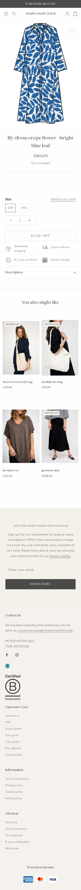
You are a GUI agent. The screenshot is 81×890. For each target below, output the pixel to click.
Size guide (12, 735)
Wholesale (12, 848)
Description (14, 272)
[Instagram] (17, 654)
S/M (10, 208)
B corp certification (17, 842)
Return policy (13, 798)
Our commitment (16, 829)
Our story (11, 822)
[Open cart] (75, 13)
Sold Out (40, 236)
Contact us (12, 716)
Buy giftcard (13, 748)
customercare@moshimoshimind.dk (45, 630)
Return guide (13, 729)
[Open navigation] (6, 13)
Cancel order (13, 755)
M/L (24, 208)
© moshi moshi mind (40, 867)
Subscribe (40, 584)
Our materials (14, 835)
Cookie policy (14, 792)
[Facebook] (6, 654)
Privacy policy (14, 785)
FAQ (8, 722)
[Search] (14, 14)
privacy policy (60, 556)
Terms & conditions (17, 779)
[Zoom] (72, 30)
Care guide (12, 742)
